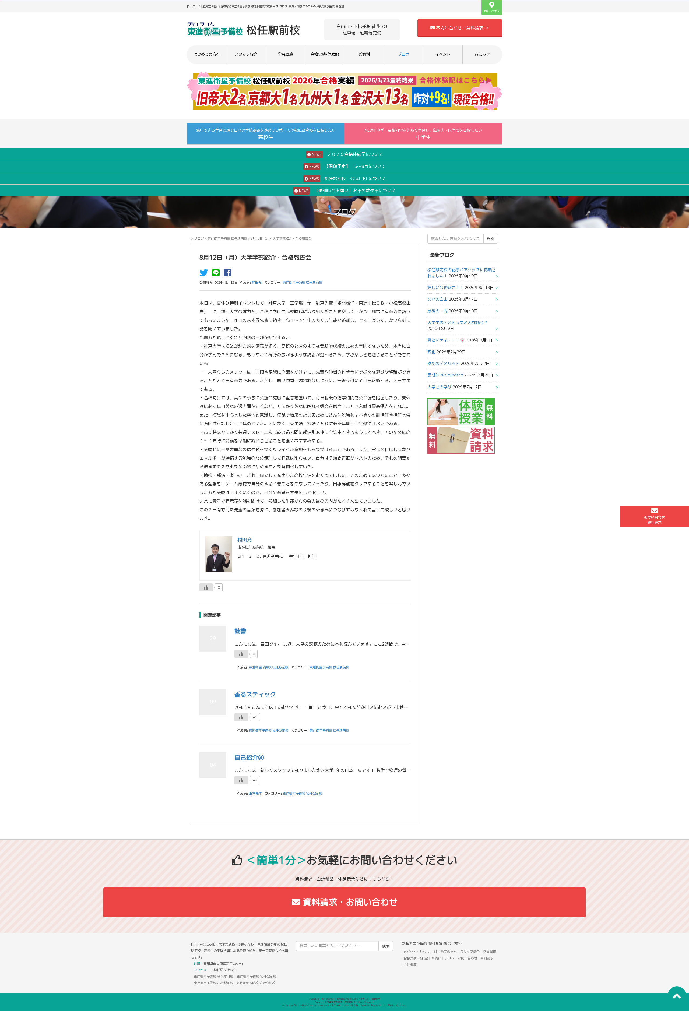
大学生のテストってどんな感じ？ (457, 322)
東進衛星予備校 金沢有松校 (256, 983)
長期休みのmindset (445, 375)
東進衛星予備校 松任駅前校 (227, 238)
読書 (240, 631)
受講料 (364, 54)
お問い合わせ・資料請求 (475, 958)
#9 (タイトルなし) (417, 951)
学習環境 (285, 54)
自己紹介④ (249, 757)
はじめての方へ (207, 54)
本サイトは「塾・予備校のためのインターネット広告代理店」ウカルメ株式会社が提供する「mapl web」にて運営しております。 (344, 1005)
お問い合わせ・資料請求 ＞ (462, 28)
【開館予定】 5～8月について (347, 166)
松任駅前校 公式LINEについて (347, 178)
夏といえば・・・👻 (446, 340)
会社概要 (410, 964)
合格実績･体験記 (325, 54)
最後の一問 (437, 311)
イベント (442, 54)
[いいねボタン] (206, 587)
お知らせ (482, 54)
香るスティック (255, 694)
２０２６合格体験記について (347, 154)
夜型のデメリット (443, 363)
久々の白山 (437, 299)
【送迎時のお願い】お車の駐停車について (347, 190)
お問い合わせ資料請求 (654, 520)
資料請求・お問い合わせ (349, 902)
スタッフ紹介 (246, 54)
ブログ (403, 54)
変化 (431, 352)
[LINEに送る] (217, 274)
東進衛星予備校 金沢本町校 (213, 976)
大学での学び (439, 387)
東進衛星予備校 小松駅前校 (213, 983)
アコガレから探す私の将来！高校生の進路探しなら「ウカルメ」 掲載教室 (344, 999)
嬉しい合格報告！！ (445, 287)
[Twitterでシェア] (205, 274)
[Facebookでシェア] (229, 274)
